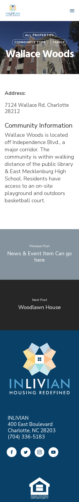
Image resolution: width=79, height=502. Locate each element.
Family (59, 42)
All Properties (39, 35)
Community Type (30, 42)
